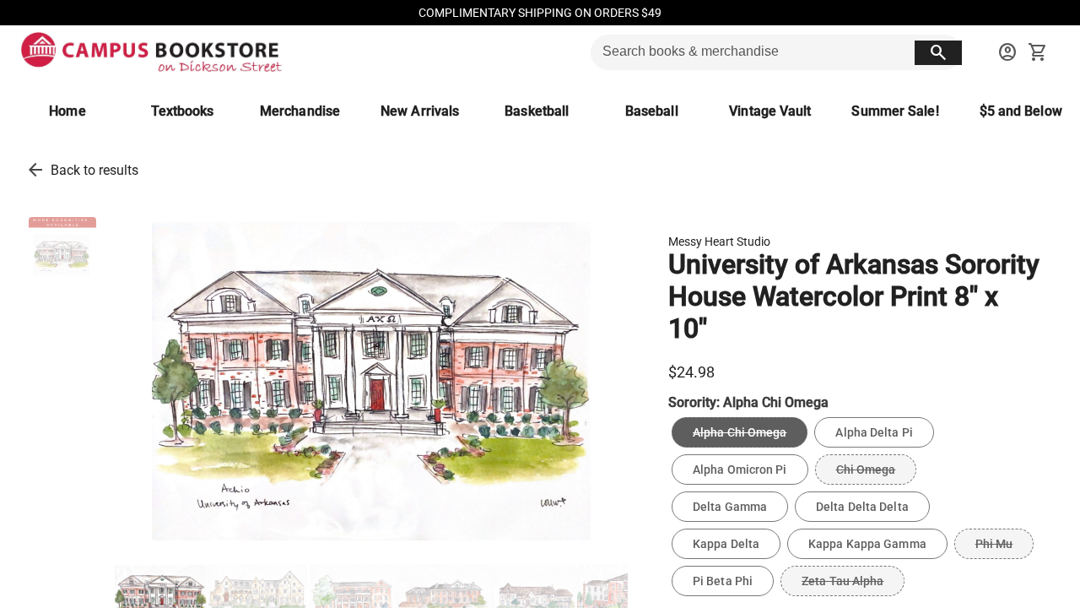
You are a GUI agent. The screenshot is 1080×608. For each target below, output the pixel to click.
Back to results (94, 170)
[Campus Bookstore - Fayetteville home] (151, 52)
